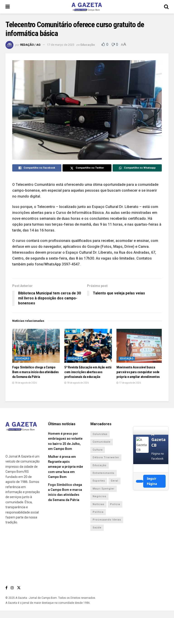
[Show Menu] (7, 7)
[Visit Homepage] (87, 6)
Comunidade (102, 441)
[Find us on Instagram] (12, 587)
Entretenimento (103, 473)
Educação (87, 44)
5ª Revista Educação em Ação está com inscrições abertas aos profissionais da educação (87, 372)
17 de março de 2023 (60, 44)
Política (98, 512)
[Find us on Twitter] (19, 587)
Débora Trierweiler (106, 457)
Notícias (98, 504)
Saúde (97, 527)
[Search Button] (166, 7)
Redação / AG (30, 44)
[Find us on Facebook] (6, 587)
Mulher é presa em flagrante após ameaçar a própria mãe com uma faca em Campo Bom (65, 467)
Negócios (99, 496)
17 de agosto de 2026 (129, 383)
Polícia (115, 504)
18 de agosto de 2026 (25, 383)
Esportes (99, 480)
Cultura (98, 449)
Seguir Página (152, 481)
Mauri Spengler (103, 488)
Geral (114, 480)
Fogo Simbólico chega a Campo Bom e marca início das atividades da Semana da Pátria (35, 372)
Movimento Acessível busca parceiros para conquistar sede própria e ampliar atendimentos (138, 372)
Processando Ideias (107, 519)
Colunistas (100, 434)
